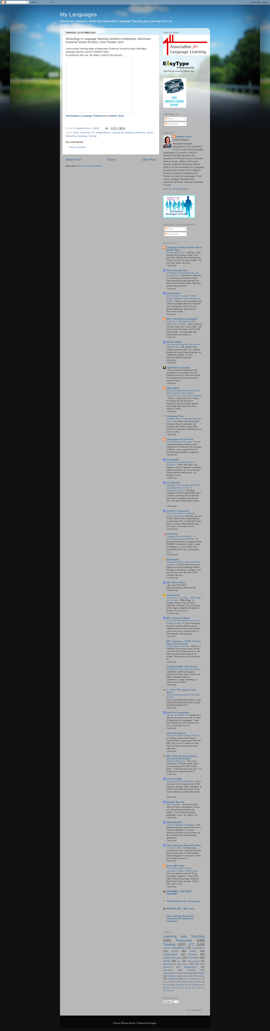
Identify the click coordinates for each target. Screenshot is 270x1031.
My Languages (78, 14)
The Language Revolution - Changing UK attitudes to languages (181, 918)
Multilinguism (190, 967)
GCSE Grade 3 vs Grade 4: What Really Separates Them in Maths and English (183, 298)
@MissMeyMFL (174, 822)
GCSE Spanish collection (178, 646)
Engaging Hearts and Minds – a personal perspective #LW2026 (180, 537)
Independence (103, 132)
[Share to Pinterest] (123, 128)
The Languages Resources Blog (183, 845)
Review (189, 982)
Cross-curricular (172, 957)
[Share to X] (117, 128)
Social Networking (174, 947)
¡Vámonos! (172, 534)
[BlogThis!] (114, 128)
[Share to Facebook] (120, 128)
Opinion (191, 970)
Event (76, 132)
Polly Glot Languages (178, 712)
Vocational (173, 979)
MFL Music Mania (175, 582)
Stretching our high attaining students (183, 669)
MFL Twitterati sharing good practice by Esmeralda (181, 757)
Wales (198, 982)
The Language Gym (176, 270)
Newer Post (73, 159)
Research (168, 967)
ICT (92, 132)
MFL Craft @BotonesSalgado (182, 319)
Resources (140, 132)
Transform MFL (174, 779)
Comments (172, 124)
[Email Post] (106, 128)
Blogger (152, 1023)
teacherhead (173, 293)
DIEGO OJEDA (174, 342)
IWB (197, 964)
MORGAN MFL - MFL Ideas (180, 909)
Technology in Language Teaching (84, 116)
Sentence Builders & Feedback (180, 825)
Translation (199, 976)
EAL (185, 979)
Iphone (166, 982)
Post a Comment (78, 147)
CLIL (190, 988)
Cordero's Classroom (177, 511)
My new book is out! (175, 252)
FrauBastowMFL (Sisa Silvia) (181, 666)
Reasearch (177, 982)
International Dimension (175, 964)
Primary (192, 954)
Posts (170, 119)
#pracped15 (179, 988)
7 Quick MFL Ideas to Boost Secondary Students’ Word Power (182, 869)
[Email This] (111, 128)
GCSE (166, 961)
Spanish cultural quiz (176, 761)
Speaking (82, 136)
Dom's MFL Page (175, 866)
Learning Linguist (175, 733)
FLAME (198, 988)
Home (112, 159)
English (201, 973)
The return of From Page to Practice (183, 735)
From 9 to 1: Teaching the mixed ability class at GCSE (181, 322)
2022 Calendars (173, 804)
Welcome (167, 985)
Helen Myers (173, 388)
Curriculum (198, 947)
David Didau (172, 559)
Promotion (193, 957)
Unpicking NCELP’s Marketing (180, 781)
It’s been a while (174, 848)
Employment (196, 979)
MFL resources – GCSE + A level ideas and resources (183, 642)
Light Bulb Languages (178, 367)
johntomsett (172, 595)
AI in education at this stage (179, 442)
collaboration (170, 954)
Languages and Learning (179, 439)
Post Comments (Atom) (90, 166)
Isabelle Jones (116, 116)
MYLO (190, 985)
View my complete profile (175, 189)
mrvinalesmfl (173, 482)
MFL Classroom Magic (178, 618)
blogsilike (200, 985)
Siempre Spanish (175, 802)
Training (92, 136)
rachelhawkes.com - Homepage (183, 901)
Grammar (85, 132)
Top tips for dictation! (176, 715)
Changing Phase (175, 416)
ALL (179, 961)
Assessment (193, 961)
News (193, 951)
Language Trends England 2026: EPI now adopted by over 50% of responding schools (183, 487)
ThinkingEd (172, 460)
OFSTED (166, 991)
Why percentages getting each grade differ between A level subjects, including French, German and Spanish (184, 393)
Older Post (149, 159)
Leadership (179, 985)
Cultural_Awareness (178, 976)
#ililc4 (168, 988)
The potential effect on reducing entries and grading (180, 514)
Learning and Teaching (122, 132)
